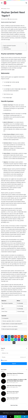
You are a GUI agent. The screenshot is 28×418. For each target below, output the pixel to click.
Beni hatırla (4, 360)
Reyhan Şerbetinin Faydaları (9, 45)
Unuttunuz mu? (23, 357)
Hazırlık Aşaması (7, 48)
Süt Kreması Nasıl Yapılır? (13, 391)
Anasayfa (4, 8)
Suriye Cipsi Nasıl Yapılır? (13, 397)
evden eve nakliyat (21, 412)
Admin (9, 375)
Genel (8, 8)
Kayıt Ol (14, 363)
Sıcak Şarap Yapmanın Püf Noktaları (15, 373)
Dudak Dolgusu (6, 412)
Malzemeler (6, 47)
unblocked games (13, 412)
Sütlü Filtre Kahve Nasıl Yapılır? (14, 385)
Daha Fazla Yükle (14, 405)
